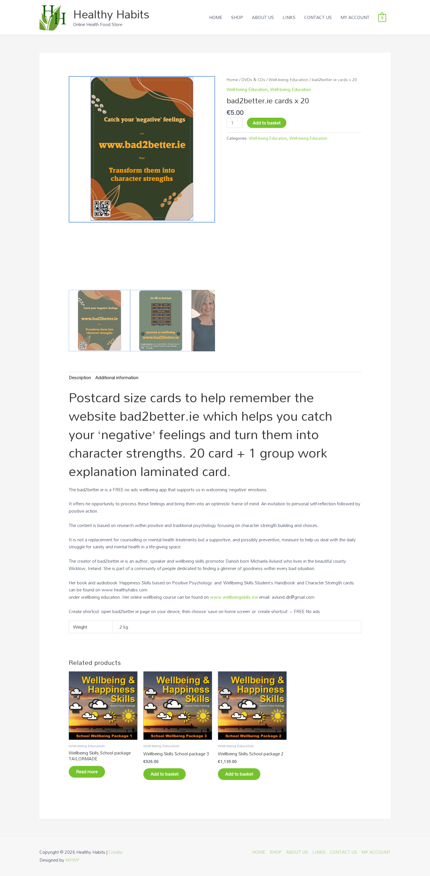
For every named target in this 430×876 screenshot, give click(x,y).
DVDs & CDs (253, 79)
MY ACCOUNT (354, 17)
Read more (87, 771)
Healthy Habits (111, 13)
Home (232, 79)
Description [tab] (80, 377)
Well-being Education (288, 79)
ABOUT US (263, 17)
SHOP (237, 17)
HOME (215, 17)
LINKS (289, 17)
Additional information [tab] (116, 377)
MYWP (73, 860)
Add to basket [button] (164, 773)
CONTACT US (318, 17)
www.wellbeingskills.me (234, 597)
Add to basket (267, 122)
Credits (116, 852)
